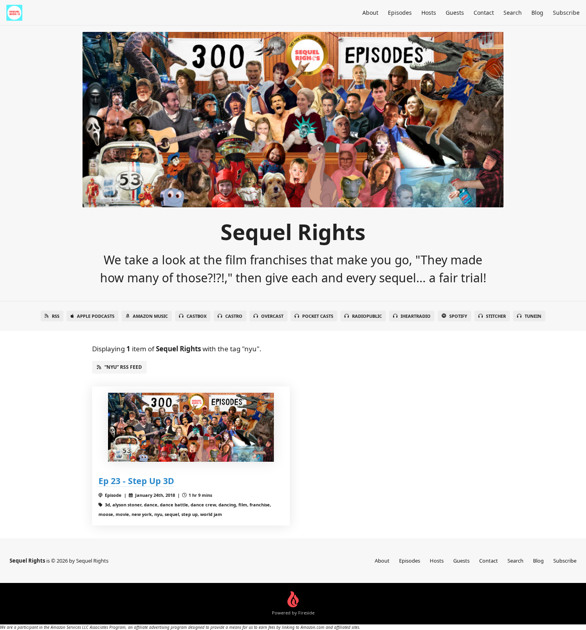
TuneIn (533, 316)
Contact (484, 12)
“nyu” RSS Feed (123, 367)
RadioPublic (367, 316)
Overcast (272, 316)
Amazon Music (150, 316)
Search (512, 12)
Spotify (458, 316)
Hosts (428, 12)
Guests (455, 12)
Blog (537, 12)
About (370, 12)
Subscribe (566, 12)
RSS (55, 316)
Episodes (400, 12)
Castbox (196, 316)
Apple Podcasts (95, 316)
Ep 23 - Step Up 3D (136, 480)
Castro (233, 316)
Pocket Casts (317, 316)
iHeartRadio (416, 316)
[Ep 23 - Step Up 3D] (191, 427)
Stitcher (496, 316)
